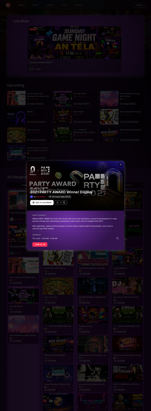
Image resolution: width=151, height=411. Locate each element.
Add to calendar (43, 202)
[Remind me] (57, 202)
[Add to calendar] (117, 238)
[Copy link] (64, 203)
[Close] (120, 164)
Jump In (38, 244)
